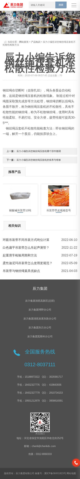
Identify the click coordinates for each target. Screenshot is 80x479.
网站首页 (24, 42)
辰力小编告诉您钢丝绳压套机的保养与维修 (39, 160)
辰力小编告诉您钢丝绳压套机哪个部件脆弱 (39, 151)
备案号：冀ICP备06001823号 (50, 473)
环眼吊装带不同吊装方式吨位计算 (26, 239)
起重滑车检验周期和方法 (20, 255)
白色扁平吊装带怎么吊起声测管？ (26, 247)
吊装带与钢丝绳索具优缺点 (21, 270)
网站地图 (71, 473)
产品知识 (35, 42)
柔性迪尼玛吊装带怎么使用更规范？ (27, 263)
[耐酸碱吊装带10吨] (20, 195)
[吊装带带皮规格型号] (58, 195)
